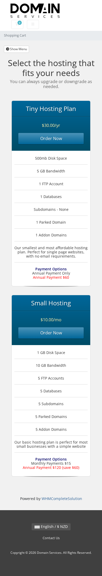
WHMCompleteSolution (62, 498)
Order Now (51, 138)
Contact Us (51, 538)
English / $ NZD (54, 526)
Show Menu (18, 49)
